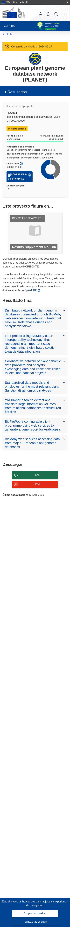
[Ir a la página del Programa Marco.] (35, 58)
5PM (9, 33)
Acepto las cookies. (35, 913)
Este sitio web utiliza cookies (19, 901)
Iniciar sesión (40, 14)
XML (37, 475)
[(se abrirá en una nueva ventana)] (13, 12)
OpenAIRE (31, 290)
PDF (37, 484)
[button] (48, 14)
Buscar (56, 14)
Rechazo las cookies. (35, 921)
